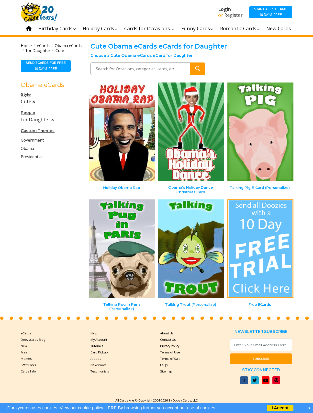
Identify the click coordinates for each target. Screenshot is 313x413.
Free (24, 352)
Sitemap (166, 371)
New (24, 346)
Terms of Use (170, 352)
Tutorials (96, 346)
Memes (26, 359)
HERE (110, 407)
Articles (95, 359)
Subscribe (261, 358)
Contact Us (168, 339)
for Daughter (38, 50)
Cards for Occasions (147, 28)
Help (93, 333)
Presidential (32, 156)
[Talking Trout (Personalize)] (191, 248)
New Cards (278, 28)
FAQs (164, 365)
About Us (167, 333)
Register (233, 15)
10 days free (270, 12)
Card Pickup (99, 352)
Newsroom (98, 365)
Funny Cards (195, 28)
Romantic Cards (238, 28)
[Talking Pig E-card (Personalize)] (260, 132)
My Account (98, 339)
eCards (43, 45)
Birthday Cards (55, 28)
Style (26, 94)
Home (26, 45)
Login (224, 9)
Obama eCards (68, 45)
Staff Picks (28, 365)
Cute (60, 50)
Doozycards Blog (33, 339)
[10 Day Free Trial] (260, 248)
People (28, 112)
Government (32, 140)
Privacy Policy (169, 346)
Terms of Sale (170, 359)
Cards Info (28, 371)
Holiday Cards (98, 28)
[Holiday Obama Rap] (122, 132)
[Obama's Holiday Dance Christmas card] (191, 132)
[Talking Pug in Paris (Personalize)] (122, 248)
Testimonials (99, 371)
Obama (27, 148)
